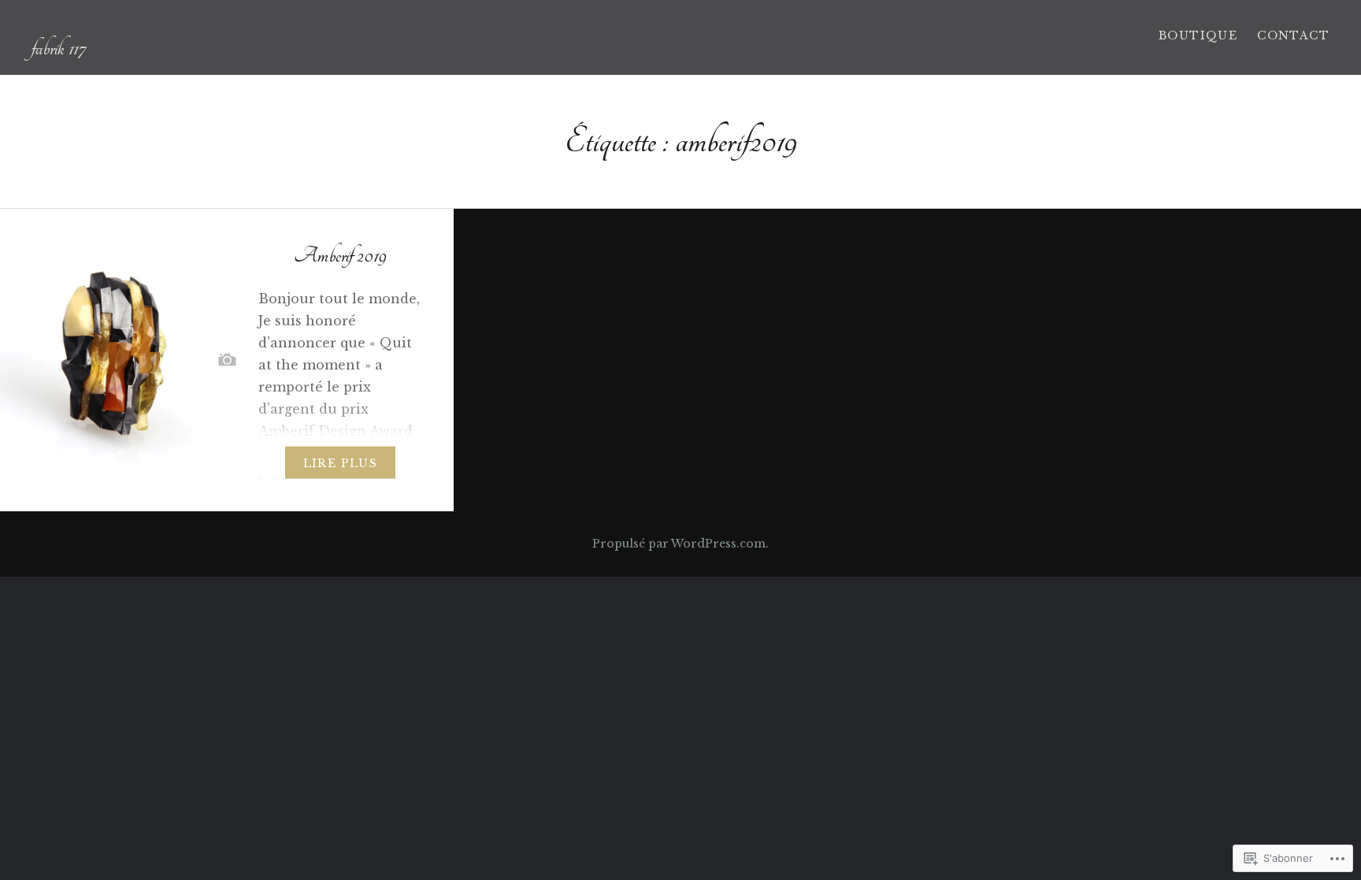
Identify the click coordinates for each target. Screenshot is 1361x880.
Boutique (1198, 35)
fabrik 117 (59, 48)
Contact (1293, 35)
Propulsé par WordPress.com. (680, 544)
